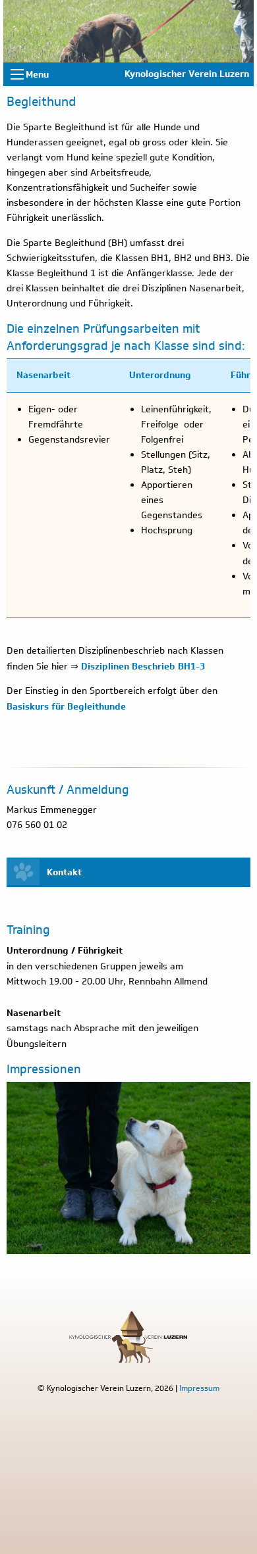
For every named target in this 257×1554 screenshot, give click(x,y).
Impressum (199, 1387)
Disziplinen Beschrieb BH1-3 (143, 666)
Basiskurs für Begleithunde (66, 706)
